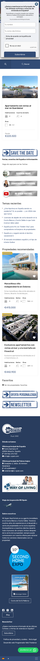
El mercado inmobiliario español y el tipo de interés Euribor (20, 241)
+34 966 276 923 (10, 454)
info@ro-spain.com (11, 456)
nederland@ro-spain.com (13, 471)
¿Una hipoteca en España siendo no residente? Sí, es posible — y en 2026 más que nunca (20, 211)
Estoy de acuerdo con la (18, 37)
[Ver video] (20, 492)
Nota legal (33, 639)
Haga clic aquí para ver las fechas (15, 164)
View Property (20, 91)
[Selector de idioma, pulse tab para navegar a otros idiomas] (5, 658)
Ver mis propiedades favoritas (15, 385)
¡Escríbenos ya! (25, 650)
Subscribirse (8, 633)
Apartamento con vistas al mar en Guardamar (18, 107)
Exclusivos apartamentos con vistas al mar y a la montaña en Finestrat (20, 348)
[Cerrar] (36, 4)
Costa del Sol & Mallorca (20, 601)
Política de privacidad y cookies (15, 639)
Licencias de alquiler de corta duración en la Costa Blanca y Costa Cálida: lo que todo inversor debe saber (20, 220)
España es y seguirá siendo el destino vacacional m (18, 234)
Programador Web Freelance (26, 643)
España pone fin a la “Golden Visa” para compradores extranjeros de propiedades (19, 228)
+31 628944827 (10, 468)
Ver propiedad (20, 266)
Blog (8, 615)
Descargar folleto (20, 594)
